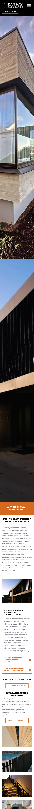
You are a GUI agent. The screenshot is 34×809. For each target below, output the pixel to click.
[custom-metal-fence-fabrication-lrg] (17, 771)
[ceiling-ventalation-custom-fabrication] (17, 746)
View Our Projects (17, 720)
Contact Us (10, 11)
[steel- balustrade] (17, 796)
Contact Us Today (17, 685)
